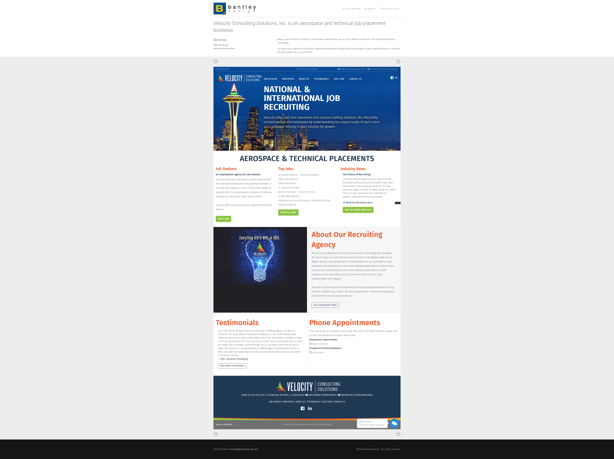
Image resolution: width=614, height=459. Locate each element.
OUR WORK (352, 9)
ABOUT (371, 9)
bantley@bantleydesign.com (243, 449)
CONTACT (392, 9)
